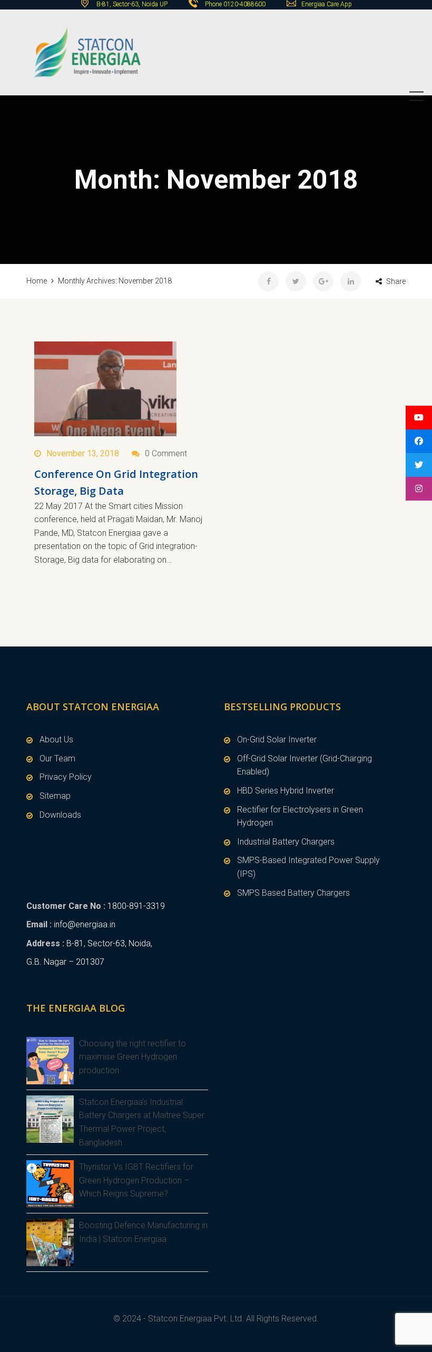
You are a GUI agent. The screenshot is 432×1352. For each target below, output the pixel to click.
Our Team (57, 758)
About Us (56, 739)
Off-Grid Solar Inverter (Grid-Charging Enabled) (304, 765)
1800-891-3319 (136, 906)
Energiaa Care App (326, 4)
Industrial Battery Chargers (286, 842)
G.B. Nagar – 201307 (65, 962)
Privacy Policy (66, 777)
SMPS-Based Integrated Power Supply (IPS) (308, 867)
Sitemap (55, 796)
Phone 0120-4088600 (235, 4)
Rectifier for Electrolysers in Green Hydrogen (300, 816)
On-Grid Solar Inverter (277, 739)
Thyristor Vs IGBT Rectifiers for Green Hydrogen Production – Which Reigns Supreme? (136, 1180)
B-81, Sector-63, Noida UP (131, 4)
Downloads (60, 815)
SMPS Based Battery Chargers (293, 893)
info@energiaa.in (84, 924)
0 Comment (166, 453)
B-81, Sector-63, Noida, (109, 943)
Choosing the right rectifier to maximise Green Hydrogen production (132, 1057)
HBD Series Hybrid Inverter (285, 791)
